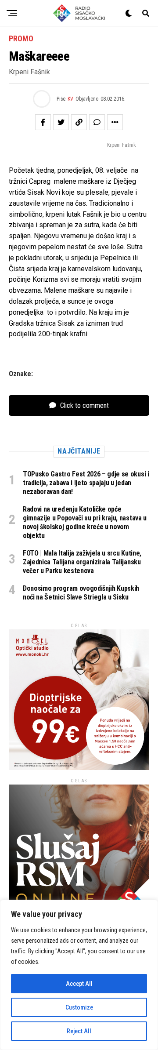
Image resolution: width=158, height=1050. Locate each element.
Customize (79, 1007)
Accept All (79, 983)
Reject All (79, 1031)
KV (70, 99)
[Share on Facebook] (43, 122)
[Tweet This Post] (61, 122)
